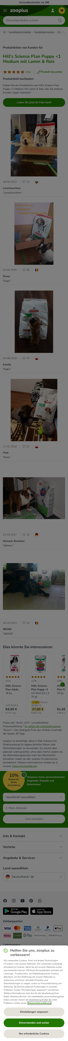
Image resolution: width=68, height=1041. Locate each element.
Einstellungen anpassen (34, 1012)
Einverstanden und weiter (34, 1022)
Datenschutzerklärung (39, 1003)
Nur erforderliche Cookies (34, 1033)
